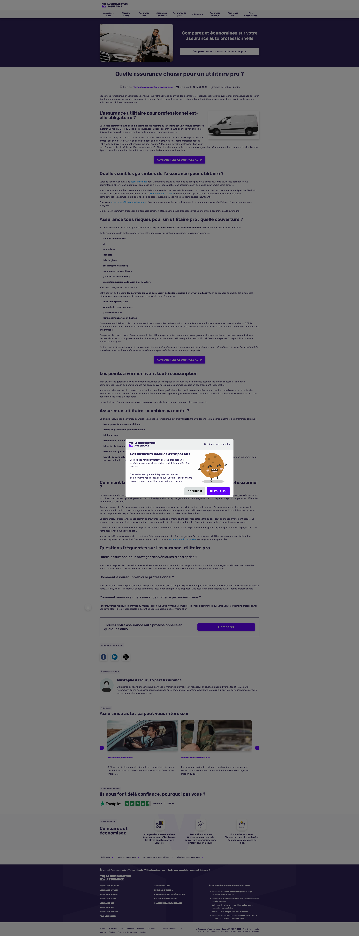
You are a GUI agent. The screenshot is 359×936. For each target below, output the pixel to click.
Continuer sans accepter (215, 445)
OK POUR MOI (218, 491)
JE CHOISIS (195, 491)
